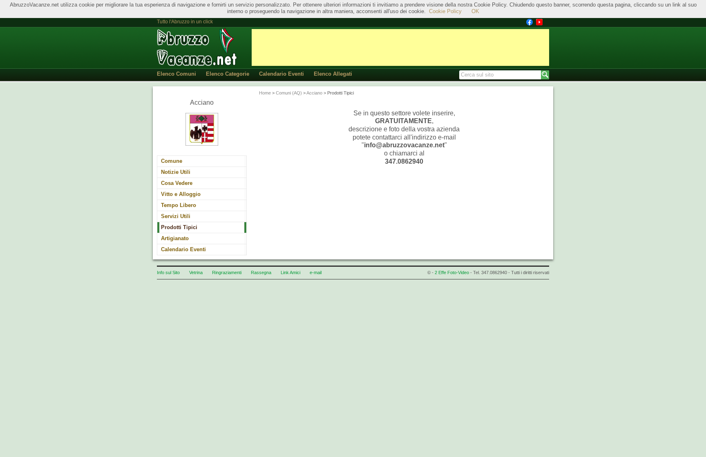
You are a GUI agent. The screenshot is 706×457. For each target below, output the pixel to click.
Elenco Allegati (333, 74)
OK (475, 11)
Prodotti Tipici (179, 227)
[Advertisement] (400, 47)
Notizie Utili (175, 172)
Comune (171, 161)
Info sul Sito (168, 272)
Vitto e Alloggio (181, 194)
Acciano (314, 92)
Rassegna (261, 272)
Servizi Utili (175, 216)
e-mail (316, 272)
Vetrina (196, 272)
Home (265, 92)
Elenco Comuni (176, 74)
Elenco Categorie (227, 74)
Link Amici (290, 272)
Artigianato (175, 238)
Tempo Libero (178, 205)
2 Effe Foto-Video (452, 272)
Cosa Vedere (176, 183)
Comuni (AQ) (289, 92)
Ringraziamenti (226, 272)
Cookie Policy (445, 11)
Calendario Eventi (281, 74)
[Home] (198, 47)
